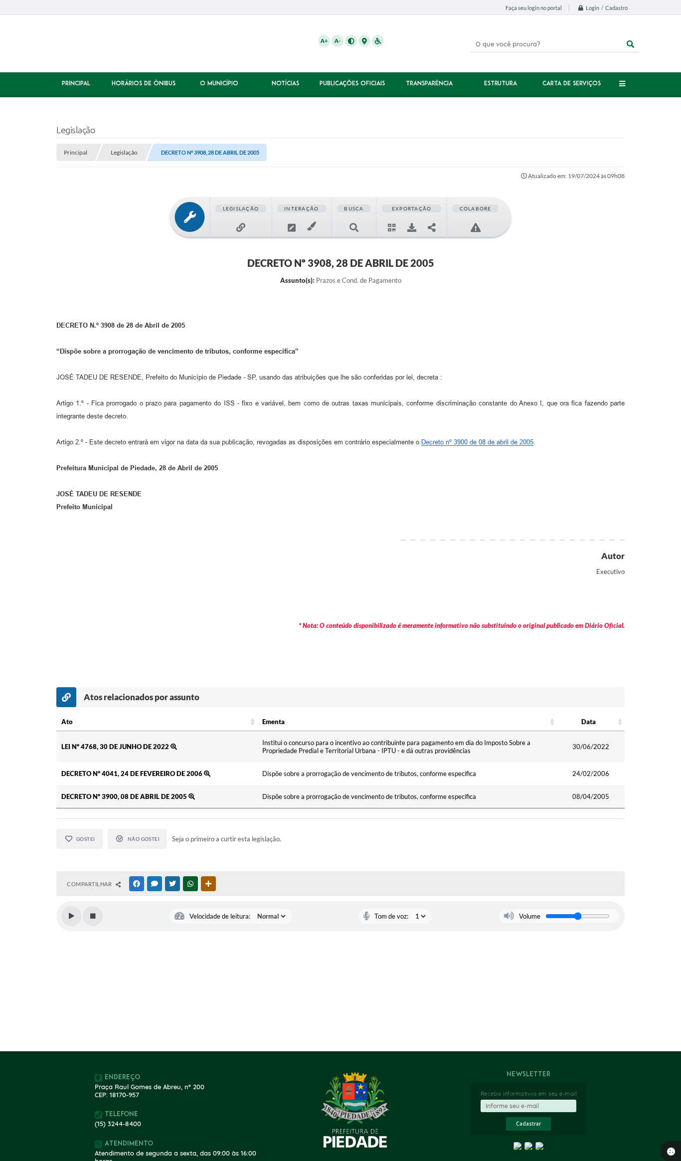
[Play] (71, 916)
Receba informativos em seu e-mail (529, 1093)
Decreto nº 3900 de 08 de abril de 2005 (477, 442)
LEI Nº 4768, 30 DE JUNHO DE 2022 (115, 747)
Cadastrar (528, 1124)
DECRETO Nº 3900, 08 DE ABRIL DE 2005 (124, 796)
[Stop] (93, 916)
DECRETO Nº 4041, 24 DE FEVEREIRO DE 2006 (132, 773)
